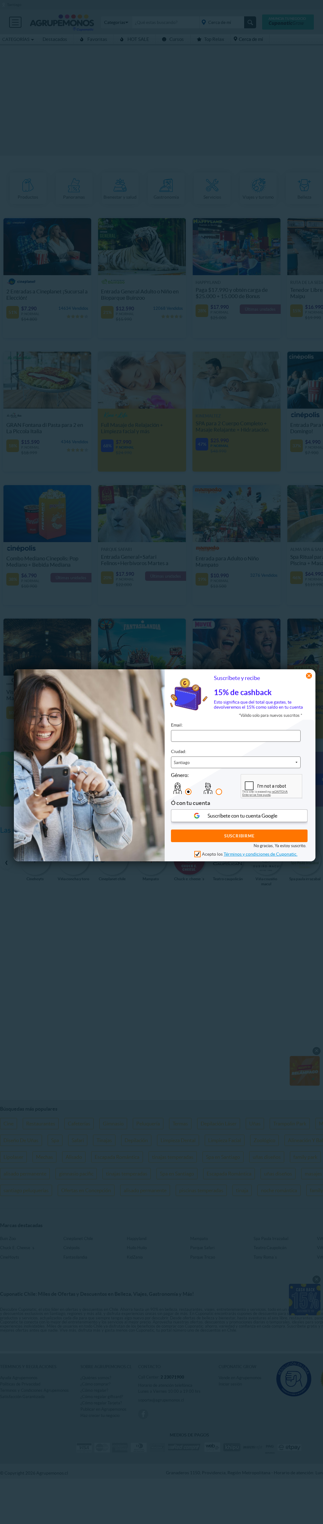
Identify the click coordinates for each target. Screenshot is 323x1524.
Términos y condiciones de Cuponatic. (260, 854)
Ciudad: (178, 751)
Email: (177, 725)
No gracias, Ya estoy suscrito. (280, 845)
